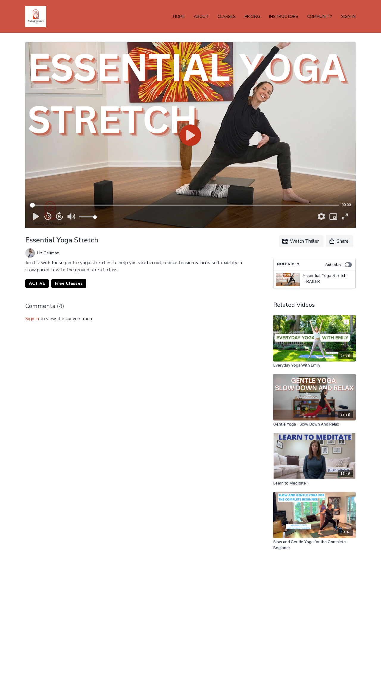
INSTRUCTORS (283, 16)
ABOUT (201, 16)
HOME (179, 16)
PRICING (252, 16)
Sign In (348, 16)
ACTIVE (37, 283)
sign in (32, 318)
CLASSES (227, 16)
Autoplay (333, 264)
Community (319, 16)
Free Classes (69, 283)
